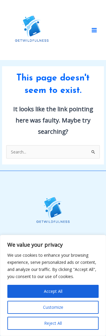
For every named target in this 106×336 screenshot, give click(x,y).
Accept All (53, 291)
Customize (53, 307)
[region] (53, 285)
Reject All (53, 323)
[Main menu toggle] (94, 30)
